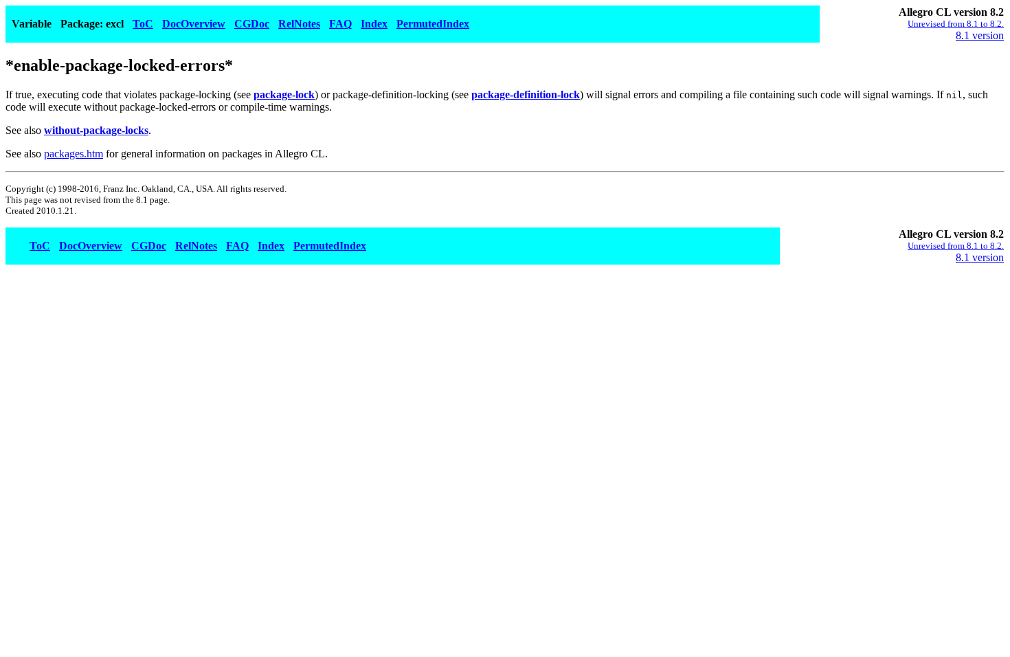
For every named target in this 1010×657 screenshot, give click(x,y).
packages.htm (73, 153)
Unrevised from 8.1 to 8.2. (956, 24)
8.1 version (980, 35)
